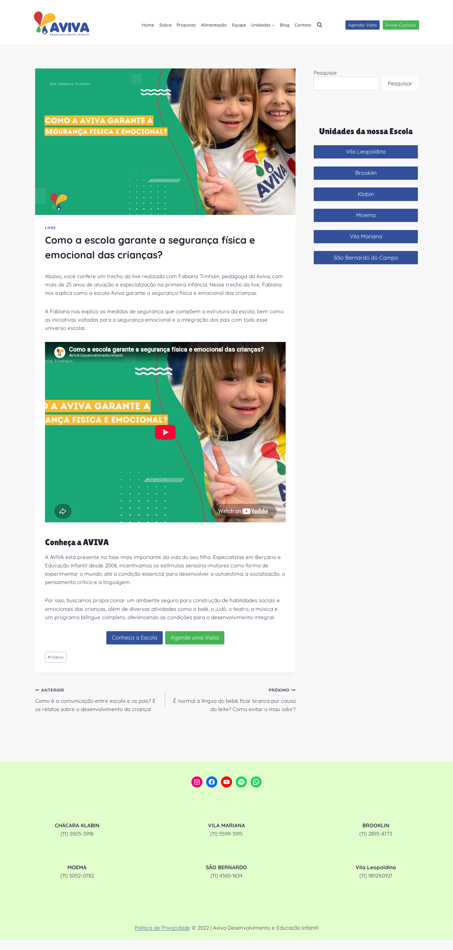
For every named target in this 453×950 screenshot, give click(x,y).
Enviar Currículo (401, 24)
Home (148, 25)
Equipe (239, 25)
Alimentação (214, 25)
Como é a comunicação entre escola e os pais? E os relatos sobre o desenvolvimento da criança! (95, 699)
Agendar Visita (362, 24)
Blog (284, 25)
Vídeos (55, 657)
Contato (303, 25)
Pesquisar (325, 72)
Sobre (165, 25)
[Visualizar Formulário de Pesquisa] (319, 25)
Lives (50, 227)
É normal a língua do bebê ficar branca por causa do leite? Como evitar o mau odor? (234, 699)
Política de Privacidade (162, 927)
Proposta (186, 25)
